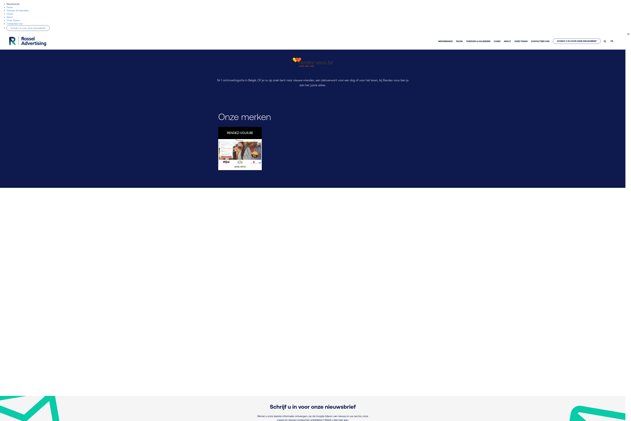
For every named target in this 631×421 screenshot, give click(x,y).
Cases (10, 13)
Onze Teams (13, 20)
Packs (10, 7)
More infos (240, 167)
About (10, 17)
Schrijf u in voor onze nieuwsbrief (28, 28)
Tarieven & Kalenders (18, 10)
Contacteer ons (15, 23)
